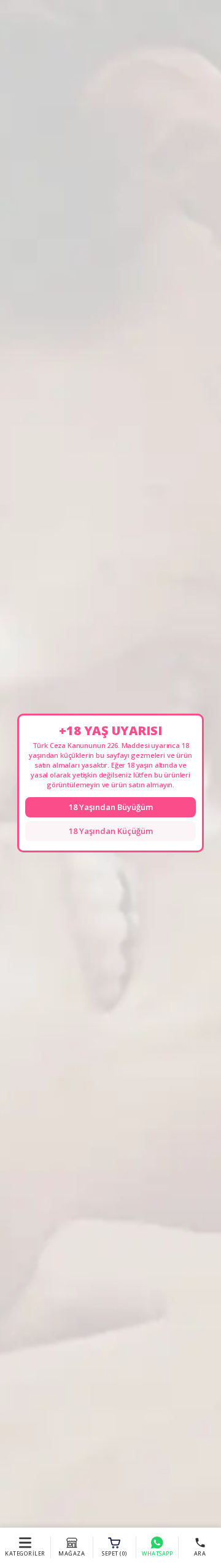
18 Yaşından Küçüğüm (111, 830)
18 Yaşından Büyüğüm (111, 806)
